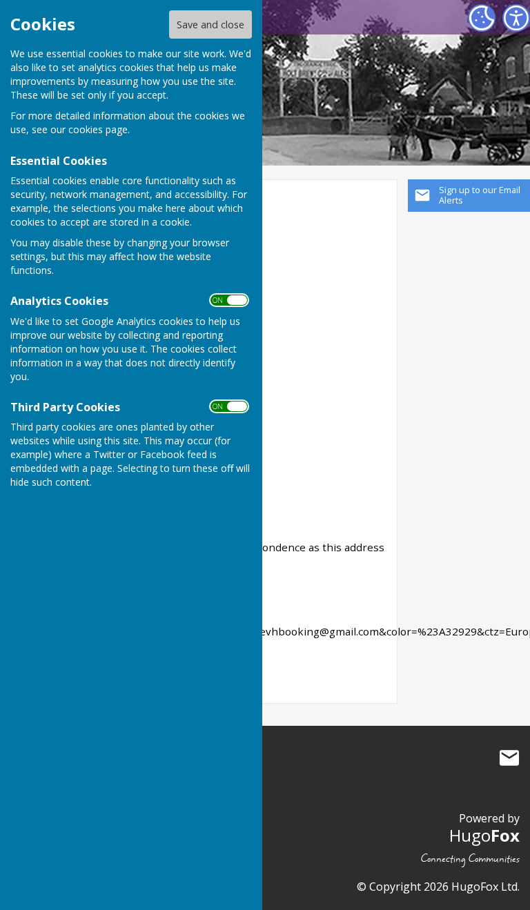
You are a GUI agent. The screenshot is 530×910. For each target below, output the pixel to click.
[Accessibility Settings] (516, 18)
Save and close (210, 24)
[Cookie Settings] (481, 18)
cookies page (98, 129)
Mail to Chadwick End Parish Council (509, 758)
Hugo (484, 835)
